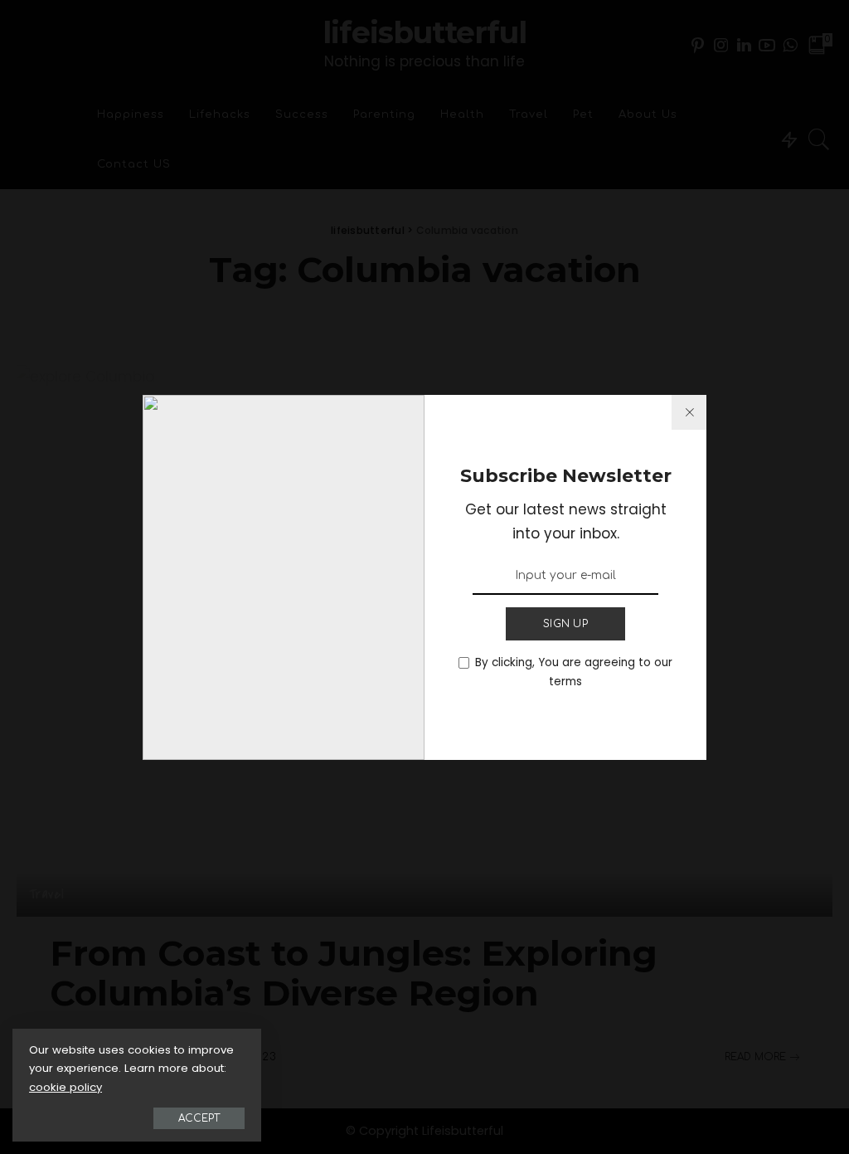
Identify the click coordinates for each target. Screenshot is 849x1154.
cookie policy (65, 1087)
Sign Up (565, 624)
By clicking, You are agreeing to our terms (573, 672)
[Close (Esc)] (689, 412)
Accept (199, 1118)
